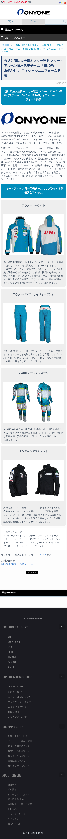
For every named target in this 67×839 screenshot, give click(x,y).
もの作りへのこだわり (19, 794)
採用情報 (12, 789)
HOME (7, 45)
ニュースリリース (16, 814)
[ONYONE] (33, 11)
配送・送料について (18, 735)
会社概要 (12, 784)
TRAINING (12, 657)
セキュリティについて (19, 765)
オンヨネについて (17, 717)
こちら (43, 555)
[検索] (64, 21)
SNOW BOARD (14, 641)
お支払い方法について (19, 755)
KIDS (10, 2)
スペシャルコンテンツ (19, 696)
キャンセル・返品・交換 (20, 740)
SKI (4, 2)
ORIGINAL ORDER (15, 686)
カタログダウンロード (19, 706)
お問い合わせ (14, 823)
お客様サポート (16, 712)
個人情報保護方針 (16, 799)
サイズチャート (15, 818)
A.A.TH (11, 667)
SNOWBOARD (20, 2)
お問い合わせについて (19, 750)
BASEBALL (12, 662)
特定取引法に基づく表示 (20, 804)
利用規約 (12, 809)
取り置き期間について (19, 745)
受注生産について (16, 760)
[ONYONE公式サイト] (33, 618)
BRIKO (11, 652)
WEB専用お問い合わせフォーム (17, 564)
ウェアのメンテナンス (19, 701)
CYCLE (11, 646)
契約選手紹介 (15, 691)
